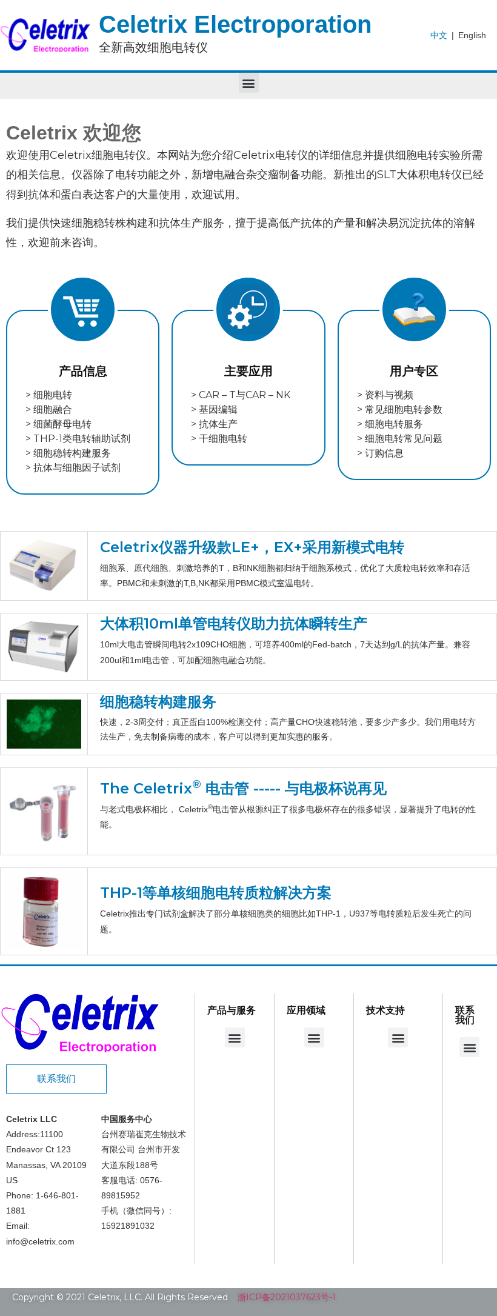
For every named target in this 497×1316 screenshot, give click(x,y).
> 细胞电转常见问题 (399, 438)
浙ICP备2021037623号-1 (287, 1297)
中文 (438, 35)
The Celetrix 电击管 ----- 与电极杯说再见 (243, 788)
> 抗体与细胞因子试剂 (73, 467)
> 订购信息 (380, 453)
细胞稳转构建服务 (158, 701)
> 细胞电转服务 (390, 424)
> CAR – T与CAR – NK (240, 395)
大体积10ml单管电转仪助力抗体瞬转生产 (233, 623)
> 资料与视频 (385, 395)
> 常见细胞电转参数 (399, 409)
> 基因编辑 (214, 409)
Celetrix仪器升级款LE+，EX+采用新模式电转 (252, 547)
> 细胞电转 (48, 395)
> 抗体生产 (214, 424)
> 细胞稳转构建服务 (68, 453)
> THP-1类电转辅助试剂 (77, 438)
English (472, 35)
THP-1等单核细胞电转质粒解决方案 (216, 892)
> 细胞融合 (48, 409)
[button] (249, 83)
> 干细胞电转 (219, 438)
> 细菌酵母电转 (58, 424)
